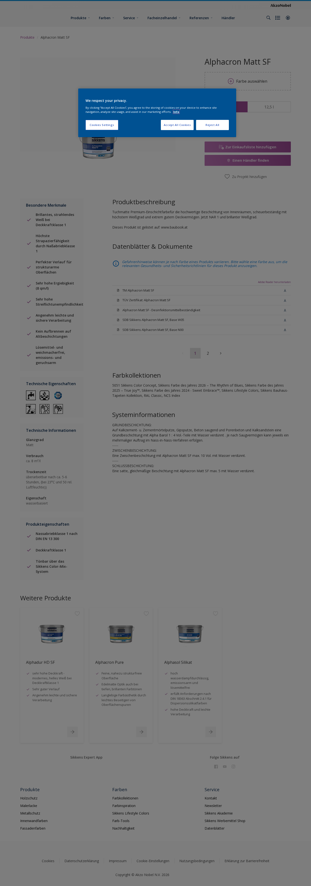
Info (176, 112)
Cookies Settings (102, 125)
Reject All (212, 125)
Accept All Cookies (177, 125)
